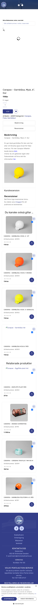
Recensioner (19, 128)
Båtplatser (19, 540)
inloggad (18, 202)
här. (14, 159)
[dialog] (19, 595)
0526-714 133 (20, 563)
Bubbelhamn (19, 535)
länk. (16, 151)
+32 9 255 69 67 (20, 578)
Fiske (5, 118)
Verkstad (19, 543)
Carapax (28, 116)
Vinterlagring (19, 538)
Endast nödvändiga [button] (27, 599)
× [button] (36, 586)
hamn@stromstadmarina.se (22, 556)
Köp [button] (31, 243)
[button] (16, 111)
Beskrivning (19, 123)
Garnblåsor (11, 118)
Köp (7, 111)
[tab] (19, 123)
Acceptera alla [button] (9, 599)
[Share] (32, 222)
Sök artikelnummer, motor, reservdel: (13, 20)
